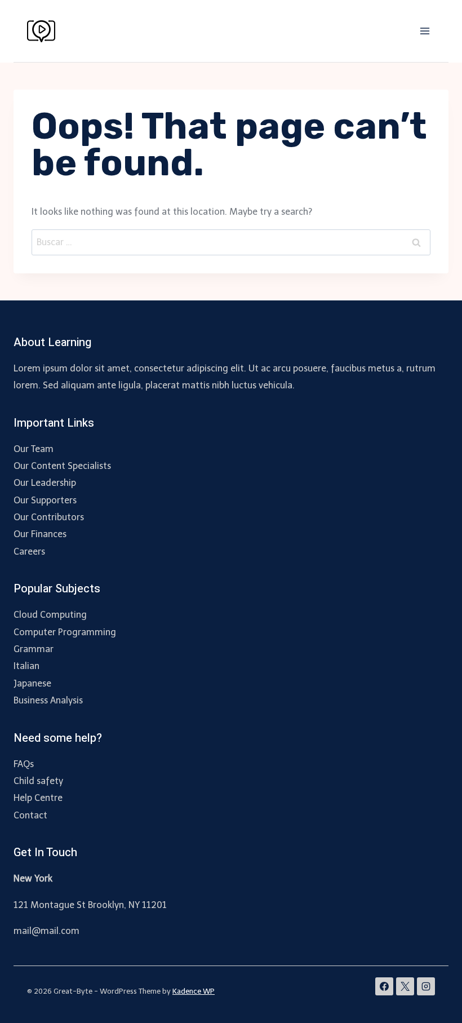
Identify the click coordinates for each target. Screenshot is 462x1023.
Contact (30, 815)
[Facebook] (384, 986)
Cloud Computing (50, 614)
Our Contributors (49, 517)
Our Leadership (45, 482)
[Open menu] (424, 30)
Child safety (38, 781)
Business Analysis (48, 700)
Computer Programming (65, 632)
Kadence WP (193, 991)
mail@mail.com (46, 930)
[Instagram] (426, 986)
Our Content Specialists (62, 465)
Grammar (34, 649)
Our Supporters (45, 500)
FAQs (24, 764)
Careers (29, 551)
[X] (405, 986)
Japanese (32, 683)
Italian (26, 666)
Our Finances (40, 534)
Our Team (34, 449)
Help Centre (38, 797)
